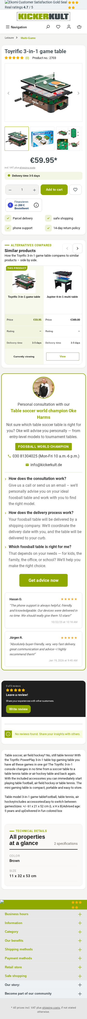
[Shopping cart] (79, 27)
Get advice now (44, 580)
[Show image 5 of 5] (61, 115)
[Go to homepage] (43, 16)
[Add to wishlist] (75, 190)
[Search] (48, 27)
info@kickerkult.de (46, 465)
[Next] (78, 92)
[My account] (69, 27)
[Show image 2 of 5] (34, 115)
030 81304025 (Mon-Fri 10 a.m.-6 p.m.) (46, 456)
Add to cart (54, 189)
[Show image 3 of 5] (43, 115)
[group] (43, 93)
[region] (43, 92)
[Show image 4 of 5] (52, 115)
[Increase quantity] (34, 190)
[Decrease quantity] (10, 190)
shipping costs (27, 167)
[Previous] (8, 92)
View (63, 356)
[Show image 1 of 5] (26, 115)
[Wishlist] (58, 27)
